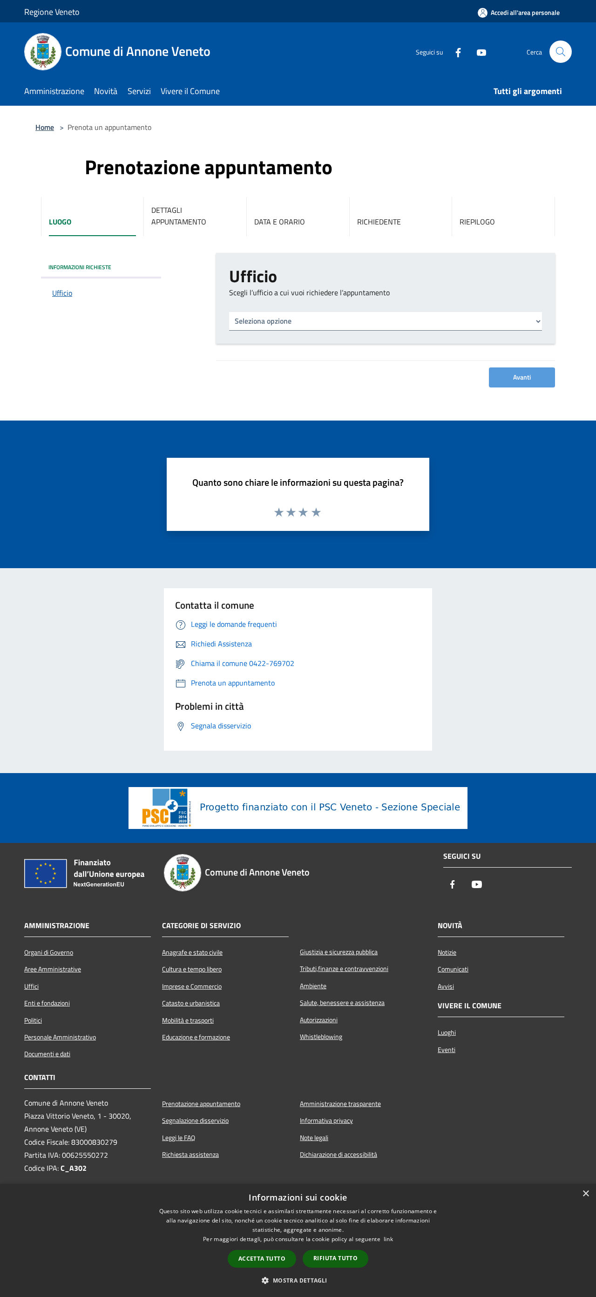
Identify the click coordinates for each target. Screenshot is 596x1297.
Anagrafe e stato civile (192, 952)
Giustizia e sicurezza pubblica (339, 952)
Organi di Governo (48, 952)
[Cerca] (560, 52)
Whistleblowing (321, 1037)
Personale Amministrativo (60, 1037)
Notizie (447, 952)
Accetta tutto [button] (261, 1259)
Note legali (314, 1138)
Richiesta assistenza (190, 1154)
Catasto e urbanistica (191, 1003)
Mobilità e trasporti (188, 1020)
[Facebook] (454, 51)
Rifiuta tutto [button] (335, 1258)
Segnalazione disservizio (195, 1120)
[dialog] (298, 1240)
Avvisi (446, 986)
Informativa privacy (326, 1120)
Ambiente (313, 986)
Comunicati (453, 969)
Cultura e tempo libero (192, 969)
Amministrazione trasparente (340, 1104)
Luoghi (447, 1032)
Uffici (31, 986)
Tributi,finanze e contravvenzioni (344, 969)
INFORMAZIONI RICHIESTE (79, 267)
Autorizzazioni (319, 1020)
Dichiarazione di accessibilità (338, 1154)
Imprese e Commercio (192, 986)
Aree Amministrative (52, 969)
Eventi (446, 1050)
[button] (298, 1280)
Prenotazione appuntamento (201, 1104)
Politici (33, 1020)
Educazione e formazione (196, 1037)
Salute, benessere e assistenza (342, 1003)
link (388, 1239)
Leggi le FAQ (178, 1138)
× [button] (585, 1193)
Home (44, 127)
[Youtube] (477, 51)
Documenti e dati (47, 1054)
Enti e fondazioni (47, 1003)
